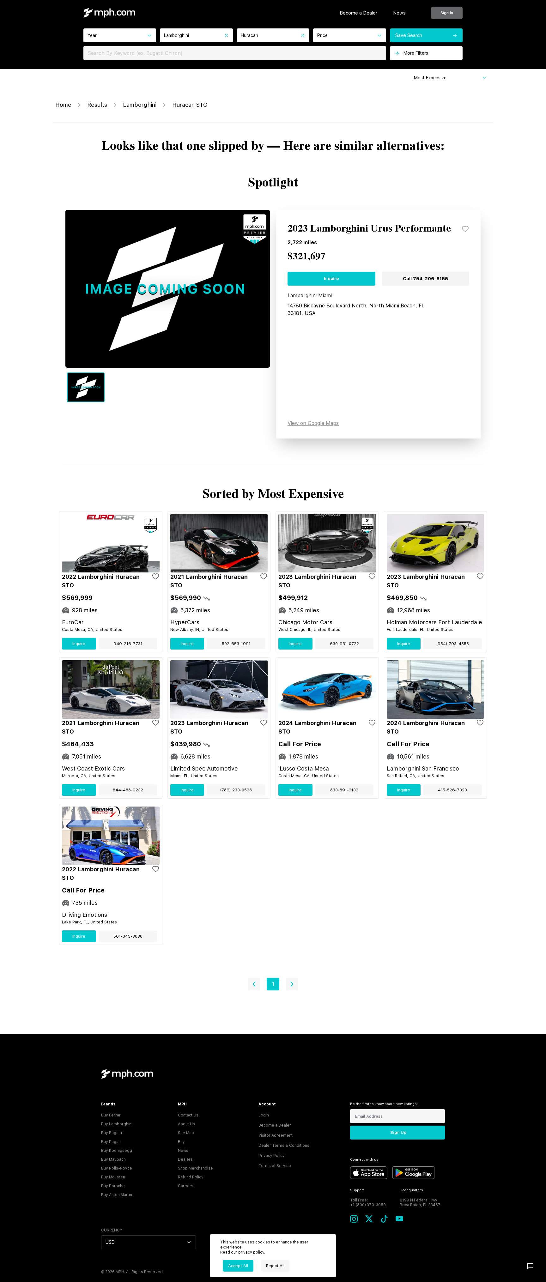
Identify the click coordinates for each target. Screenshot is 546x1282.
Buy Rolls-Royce (116, 1168)
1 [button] (273, 984)
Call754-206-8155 (425, 278)
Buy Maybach (113, 1159)
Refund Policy (190, 1177)
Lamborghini (139, 104)
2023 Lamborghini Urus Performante (369, 228)
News (399, 13)
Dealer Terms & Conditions (283, 1145)
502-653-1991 (236, 643)
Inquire (331, 278)
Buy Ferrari (111, 1115)
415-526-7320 (452, 790)
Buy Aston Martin (116, 1195)
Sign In (446, 12)
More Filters (415, 53)
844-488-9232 (128, 790)
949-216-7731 (128, 643)
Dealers (185, 1159)
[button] (254, 984)
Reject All (275, 1265)
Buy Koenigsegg (116, 1150)
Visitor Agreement (275, 1135)
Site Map (186, 1133)
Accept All (238, 1265)
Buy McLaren (113, 1177)
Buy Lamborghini (116, 1124)
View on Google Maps (313, 423)
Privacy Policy (271, 1155)
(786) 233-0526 (236, 790)
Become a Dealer (358, 13)
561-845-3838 (128, 936)
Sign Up (398, 1132)
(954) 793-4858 (452, 643)
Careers (185, 1186)
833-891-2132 (344, 790)
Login (263, 1115)
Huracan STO (190, 104)
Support (357, 1190)
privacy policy (251, 1252)
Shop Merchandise (195, 1168)
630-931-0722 (344, 643)
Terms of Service (274, 1166)
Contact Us (188, 1115)
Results (97, 104)
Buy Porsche (113, 1186)
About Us (186, 1124)
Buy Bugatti (111, 1133)
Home (63, 104)
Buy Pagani (111, 1142)
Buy (181, 1142)
